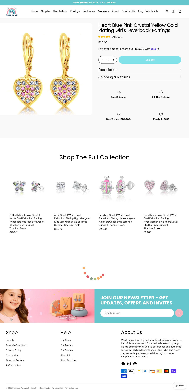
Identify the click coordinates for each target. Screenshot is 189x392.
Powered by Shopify (29, 388)
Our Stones (67, 350)
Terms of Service (15, 360)
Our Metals (67, 345)
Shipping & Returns (114, 77)
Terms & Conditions (16, 345)
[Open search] (167, 11)
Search (10, 340)
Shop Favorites (69, 360)
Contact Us (12, 355)
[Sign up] (179, 313)
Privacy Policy (13, 350)
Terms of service (71, 388)
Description (107, 69)
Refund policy (13, 365)
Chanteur (16, 388)
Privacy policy (57, 388)
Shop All (65, 355)
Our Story (66, 340)
